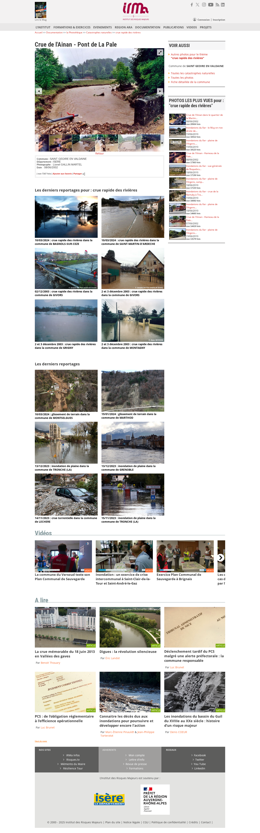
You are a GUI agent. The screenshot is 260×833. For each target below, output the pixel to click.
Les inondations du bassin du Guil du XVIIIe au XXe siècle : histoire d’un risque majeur (193, 721)
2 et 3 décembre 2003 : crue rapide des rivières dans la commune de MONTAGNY (131, 346)
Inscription (219, 19)
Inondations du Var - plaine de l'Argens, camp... (202, 180)
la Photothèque (74, 32)
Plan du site (112, 822)
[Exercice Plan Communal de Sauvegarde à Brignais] (185, 571)
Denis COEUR (178, 732)
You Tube (200, 764)
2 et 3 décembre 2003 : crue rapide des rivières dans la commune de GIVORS (131, 293)
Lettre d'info (136, 759)
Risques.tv (73, 759)
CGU (145, 822)
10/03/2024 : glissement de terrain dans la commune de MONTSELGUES (62, 416)
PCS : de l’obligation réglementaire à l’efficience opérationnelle (64, 718)
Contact (206, 822)
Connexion (204, 19)
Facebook (200, 755)
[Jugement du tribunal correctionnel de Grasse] (194, 646)
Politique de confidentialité (169, 822)
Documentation (54, 32)
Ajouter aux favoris (62, 174)
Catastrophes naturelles (99, 32)
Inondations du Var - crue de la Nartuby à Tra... (202, 193)
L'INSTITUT (43, 27)
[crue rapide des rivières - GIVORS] (66, 288)
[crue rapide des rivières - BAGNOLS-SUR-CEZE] (66, 237)
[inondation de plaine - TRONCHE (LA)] (66, 462)
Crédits (193, 822)
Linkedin (199, 768)
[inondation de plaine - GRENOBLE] (132, 462)
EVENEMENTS (102, 27)
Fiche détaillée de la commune (190, 82)
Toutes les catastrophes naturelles (193, 73)
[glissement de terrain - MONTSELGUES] (66, 411)
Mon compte (136, 755)
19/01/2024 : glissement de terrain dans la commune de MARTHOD (128, 415)
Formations (136, 768)
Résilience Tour (72, 768)
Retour (99, 153)
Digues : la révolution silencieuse (128, 651)
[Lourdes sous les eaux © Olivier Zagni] (65, 646)
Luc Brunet (177, 667)
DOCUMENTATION (147, 27)
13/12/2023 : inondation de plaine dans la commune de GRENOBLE (128, 467)
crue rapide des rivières (128, 32)
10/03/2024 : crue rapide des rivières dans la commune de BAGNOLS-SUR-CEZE (63, 242)
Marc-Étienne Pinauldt (119, 732)
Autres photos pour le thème (189, 56)
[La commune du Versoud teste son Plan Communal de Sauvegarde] (63, 571)
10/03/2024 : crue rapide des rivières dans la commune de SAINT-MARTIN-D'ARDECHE (130, 242)
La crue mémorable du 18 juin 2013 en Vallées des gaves (65, 653)
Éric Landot (112, 658)
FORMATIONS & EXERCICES (71, 27)
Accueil (38, 32)
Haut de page (41, 741)
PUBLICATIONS (173, 27)
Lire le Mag (41, 19)
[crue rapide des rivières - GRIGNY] (66, 341)
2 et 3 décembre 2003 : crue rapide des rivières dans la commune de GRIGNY (65, 346)
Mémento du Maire (72, 764)
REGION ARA (123, 27)
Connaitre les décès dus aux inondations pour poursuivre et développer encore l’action (126, 721)
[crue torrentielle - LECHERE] (66, 514)
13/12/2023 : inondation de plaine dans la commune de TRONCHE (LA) (62, 467)
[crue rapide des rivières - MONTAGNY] (132, 341)
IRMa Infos (72, 755)
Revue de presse (136, 764)
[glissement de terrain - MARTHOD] (132, 410)
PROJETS (205, 27)
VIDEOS (192, 27)
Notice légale (131, 822)
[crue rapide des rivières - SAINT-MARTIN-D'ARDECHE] (132, 237)
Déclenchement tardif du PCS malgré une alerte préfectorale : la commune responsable (194, 656)
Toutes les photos (182, 77)
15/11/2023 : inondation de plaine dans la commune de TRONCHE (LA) (128, 519)
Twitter (199, 759)
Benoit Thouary (50, 662)
